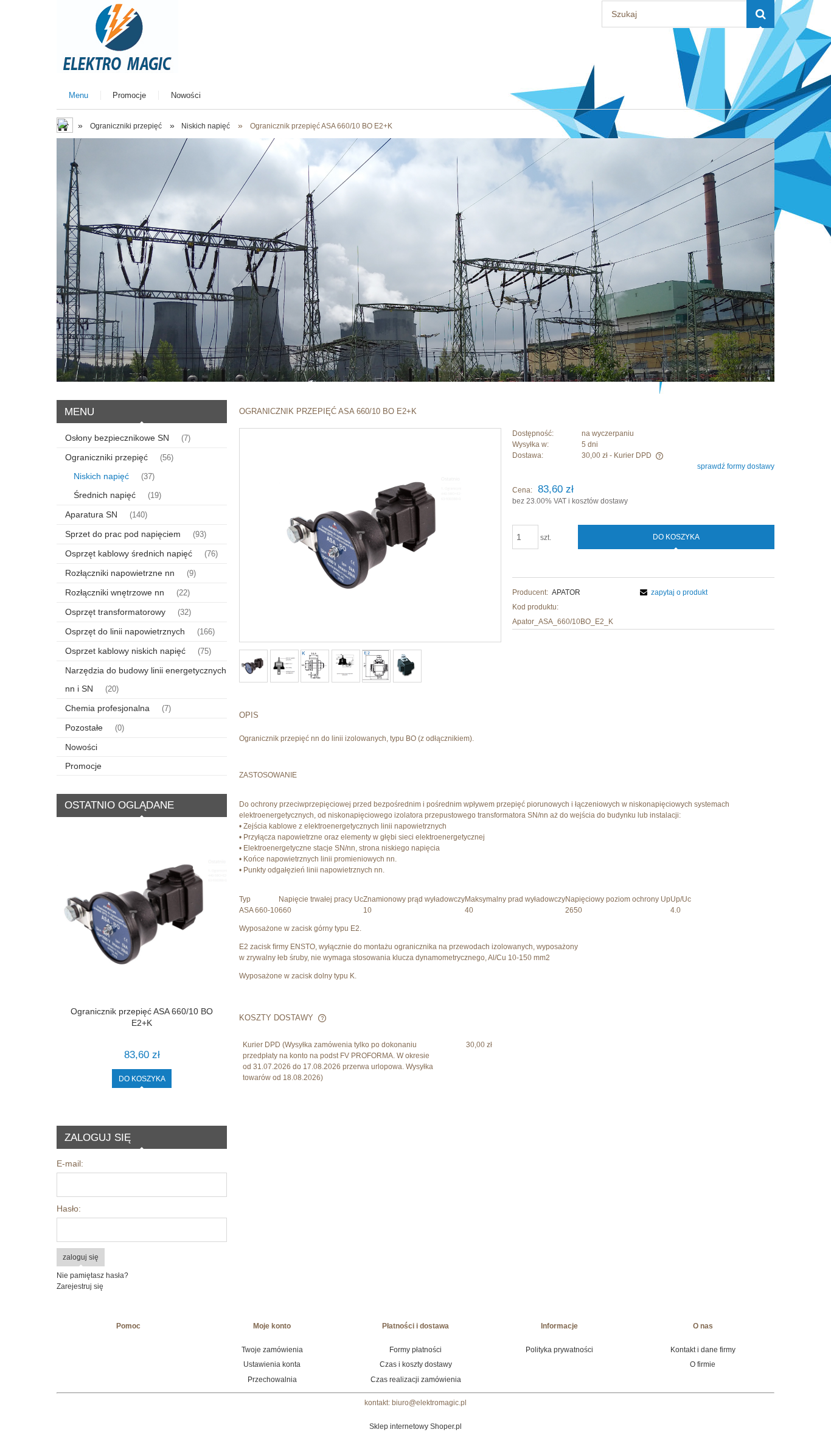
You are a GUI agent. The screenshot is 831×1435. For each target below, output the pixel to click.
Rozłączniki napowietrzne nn (120, 573)
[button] (672, 592)
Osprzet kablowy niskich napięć (125, 651)
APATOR (566, 592)
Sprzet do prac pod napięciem (123, 534)
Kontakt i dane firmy (702, 1350)
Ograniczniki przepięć (106, 457)
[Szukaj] (760, 14)
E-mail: (70, 1163)
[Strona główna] (117, 35)
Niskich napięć (101, 476)
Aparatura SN (91, 514)
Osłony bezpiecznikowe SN (117, 438)
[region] (415, 260)
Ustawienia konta (272, 1364)
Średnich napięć (105, 495)
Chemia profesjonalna (107, 708)
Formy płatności (415, 1350)
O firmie (702, 1364)
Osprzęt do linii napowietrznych (125, 631)
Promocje (83, 766)
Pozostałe (84, 727)
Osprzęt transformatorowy (115, 612)
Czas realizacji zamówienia (415, 1379)
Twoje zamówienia (272, 1350)
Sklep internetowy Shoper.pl (415, 1426)
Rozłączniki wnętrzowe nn (114, 592)
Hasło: (69, 1208)
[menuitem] (79, 95)
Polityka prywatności (559, 1350)
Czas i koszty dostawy (416, 1364)
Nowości (81, 747)
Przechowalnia (272, 1379)
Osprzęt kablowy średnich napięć (128, 553)
